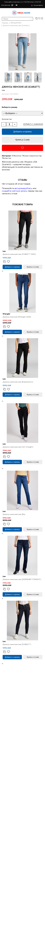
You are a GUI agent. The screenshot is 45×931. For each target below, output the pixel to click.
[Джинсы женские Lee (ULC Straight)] (22, 423)
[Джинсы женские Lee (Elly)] (22, 490)
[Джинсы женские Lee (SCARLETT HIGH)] (22, 230)
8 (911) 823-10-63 (5, 5)
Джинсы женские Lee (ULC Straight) (18, 447)
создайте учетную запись (14, 191)
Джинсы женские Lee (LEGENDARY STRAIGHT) (22, 579)
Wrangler (6, 314)
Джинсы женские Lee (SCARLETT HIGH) (19, 254)
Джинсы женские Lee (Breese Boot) (18, 382)
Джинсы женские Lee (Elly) (14, 514)
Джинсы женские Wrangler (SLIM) (17, 317)
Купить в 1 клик (23, 140)
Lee (3, 90)
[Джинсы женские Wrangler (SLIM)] (22, 293)
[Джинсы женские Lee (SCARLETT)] (22, 620)
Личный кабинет (38, 5)
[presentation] (2, 271)
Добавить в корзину (22, 132)
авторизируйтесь (23, 188)
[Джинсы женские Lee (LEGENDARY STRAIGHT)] (22, 555)
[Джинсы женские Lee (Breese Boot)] (22, 358)
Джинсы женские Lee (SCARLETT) (17, 644)
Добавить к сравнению (33, 124)
